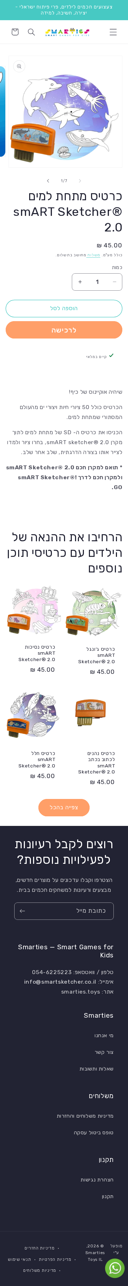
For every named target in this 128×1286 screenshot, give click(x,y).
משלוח (93, 255)
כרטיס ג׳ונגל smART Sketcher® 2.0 (96, 655)
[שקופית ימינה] (48, 181)
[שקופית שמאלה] (80, 181)
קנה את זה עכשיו (64, 330)
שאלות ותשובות (97, 1069)
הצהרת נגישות (97, 1179)
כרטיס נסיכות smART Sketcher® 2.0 (36, 653)
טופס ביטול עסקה (94, 1132)
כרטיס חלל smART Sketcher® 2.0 (36, 759)
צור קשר (104, 1052)
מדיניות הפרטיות (55, 1259)
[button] (113, 32)
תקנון (108, 1196)
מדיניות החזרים (39, 1248)
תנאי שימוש (19, 1259)
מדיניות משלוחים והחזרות (85, 1116)
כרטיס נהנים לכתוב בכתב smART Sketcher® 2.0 (96, 762)
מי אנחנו (104, 1035)
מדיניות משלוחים (39, 1270)
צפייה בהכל (64, 807)
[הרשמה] (22, 911)
